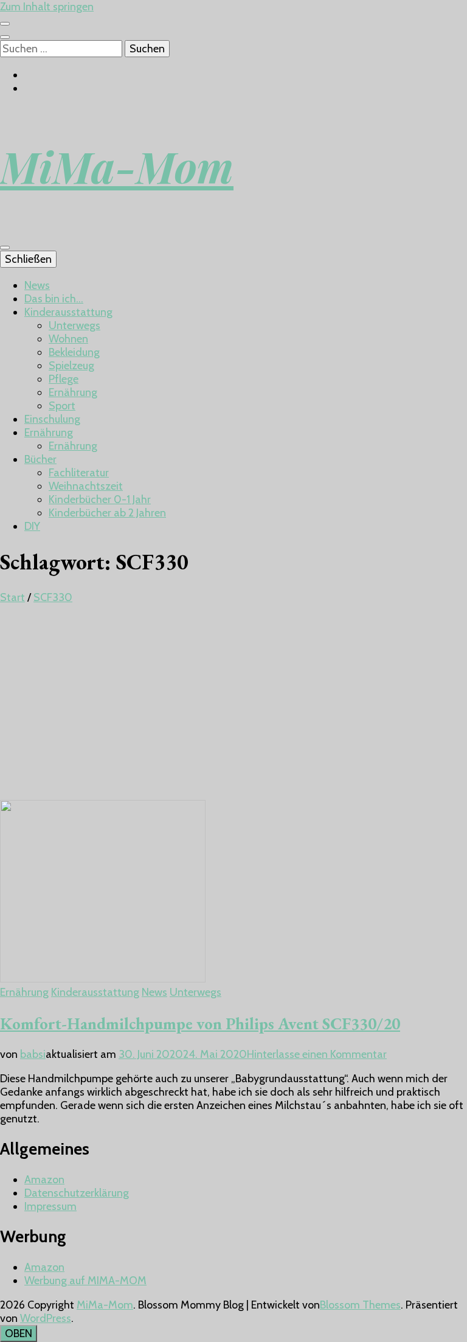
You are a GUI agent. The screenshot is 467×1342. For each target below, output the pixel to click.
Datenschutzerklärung (76, 1193)
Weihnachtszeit (86, 486)
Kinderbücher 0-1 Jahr (100, 499)
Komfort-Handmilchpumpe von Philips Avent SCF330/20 (200, 1023)
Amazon (44, 1179)
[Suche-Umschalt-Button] (5, 37)
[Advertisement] (233, 709)
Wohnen (68, 339)
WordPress (45, 1318)
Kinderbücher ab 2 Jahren (107, 513)
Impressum (50, 1206)
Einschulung (52, 419)
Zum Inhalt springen (47, 6)
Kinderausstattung (68, 312)
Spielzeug (71, 365)
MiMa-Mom (117, 166)
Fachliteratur (79, 472)
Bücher (40, 459)
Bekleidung (74, 352)
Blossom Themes (360, 1305)
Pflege (63, 379)
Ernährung (73, 392)
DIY (32, 526)
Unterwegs (74, 325)
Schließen (28, 259)
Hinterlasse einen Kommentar (317, 1054)
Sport (62, 405)
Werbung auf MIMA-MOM (85, 1280)
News (37, 285)
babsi (33, 1054)
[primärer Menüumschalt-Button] (5, 247)
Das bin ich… (53, 298)
